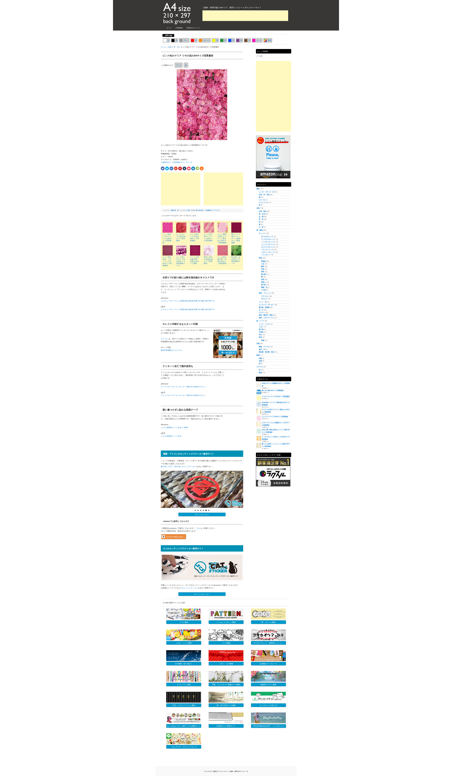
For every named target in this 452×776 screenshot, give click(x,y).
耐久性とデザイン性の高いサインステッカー (178, 466)
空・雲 (261, 216)
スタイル (259, 366)
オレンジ (206, 40)
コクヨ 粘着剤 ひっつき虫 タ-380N (174, 427)
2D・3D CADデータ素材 (226, 705)
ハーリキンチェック (268, 242)
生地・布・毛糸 (264, 194)
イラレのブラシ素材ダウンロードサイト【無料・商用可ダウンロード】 (226, 771)
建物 (258, 355)
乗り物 (261, 329)
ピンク (259, 40)
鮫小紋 (263, 284)
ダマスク (264, 299)
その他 (263, 290)
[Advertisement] (245, 15)
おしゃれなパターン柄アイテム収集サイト (183, 726)
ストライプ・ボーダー (266, 304)
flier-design (199, 210)
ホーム (169, 28)
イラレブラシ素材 (184, 684)
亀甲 (262, 266)
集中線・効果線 (264, 307)
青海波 (263, 261)
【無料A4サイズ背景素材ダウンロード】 (177, 162)
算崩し (263, 282)
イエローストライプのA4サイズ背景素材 (276, 396)
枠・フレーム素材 (268, 622)
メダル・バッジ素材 (184, 643)
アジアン (262, 312)
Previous (156, 489)
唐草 (262, 271)
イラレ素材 (183, 622)
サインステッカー (202, 514)
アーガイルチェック (268, 239)
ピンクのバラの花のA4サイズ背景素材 (180, 237)
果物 (262, 340)
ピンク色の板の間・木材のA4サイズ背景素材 (222, 260)
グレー (186, 40)
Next (247, 489)
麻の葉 (263, 274)
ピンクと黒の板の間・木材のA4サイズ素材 (194, 260)
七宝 (262, 264)
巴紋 (262, 269)
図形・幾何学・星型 (266, 315)
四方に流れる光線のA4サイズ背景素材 (208, 260)
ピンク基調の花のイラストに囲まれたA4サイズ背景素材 (222, 238)
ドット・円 (262, 302)
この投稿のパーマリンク (212, 210)
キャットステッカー (190, 588)
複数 (270, 40)
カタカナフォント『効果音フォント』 (268, 643)
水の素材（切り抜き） (184, 663)
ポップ (261, 310)
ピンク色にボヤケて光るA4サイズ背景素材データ (180, 261)
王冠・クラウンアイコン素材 (183, 705)
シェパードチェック (268, 244)
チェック (262, 233)
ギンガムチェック (267, 236)
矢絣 (262, 279)
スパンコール (263, 202)
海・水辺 (262, 214)
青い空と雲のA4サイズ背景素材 (273, 390)
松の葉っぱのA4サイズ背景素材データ (235, 260)
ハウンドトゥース (267, 249)
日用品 (261, 332)
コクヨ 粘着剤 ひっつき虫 (171, 436)
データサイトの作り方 (268, 705)
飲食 (260, 337)
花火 (260, 334)
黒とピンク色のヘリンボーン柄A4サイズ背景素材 (235, 238)
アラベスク (265, 296)
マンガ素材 (226, 643)
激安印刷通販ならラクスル (171, 350)
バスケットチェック (268, 252)
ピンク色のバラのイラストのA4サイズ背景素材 (167, 238)
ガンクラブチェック (268, 247)
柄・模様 (259, 230)
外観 (260, 361)
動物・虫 (264, 287)
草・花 (176, 210)
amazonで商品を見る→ (175, 536)
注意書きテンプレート (268, 663)
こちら (198, 528)
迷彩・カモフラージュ (266, 317)
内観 (260, 358)
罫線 (260, 372)
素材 (258, 188)
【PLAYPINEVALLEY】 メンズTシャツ (268, 726)
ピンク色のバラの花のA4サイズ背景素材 (194, 237)
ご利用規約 (179, 28)
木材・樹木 (262, 211)
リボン (261, 327)
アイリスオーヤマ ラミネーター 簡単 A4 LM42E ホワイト (183, 386)
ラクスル (164, 338)
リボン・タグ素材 (226, 663)
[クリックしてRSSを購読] (202, 168)
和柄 (260, 258)
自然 (172, 210)
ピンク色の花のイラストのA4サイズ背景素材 (208, 237)
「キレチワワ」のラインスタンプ (183, 746)
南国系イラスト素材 (268, 684)
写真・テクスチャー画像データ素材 (226, 684)
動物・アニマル (264, 346)
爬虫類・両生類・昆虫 (266, 352)
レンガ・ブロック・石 (266, 192)
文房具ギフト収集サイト (226, 726)
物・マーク (260, 321)
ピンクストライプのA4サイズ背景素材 (275, 416)
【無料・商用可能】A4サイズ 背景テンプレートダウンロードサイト (231, 7)
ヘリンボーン (265, 255)
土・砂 (261, 227)
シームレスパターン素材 (226, 622)
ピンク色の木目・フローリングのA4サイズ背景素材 (167, 261)
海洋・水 (262, 349)
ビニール (262, 200)
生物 (258, 343)
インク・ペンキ (264, 324)
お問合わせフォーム (193, 28)
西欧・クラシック (265, 293)
